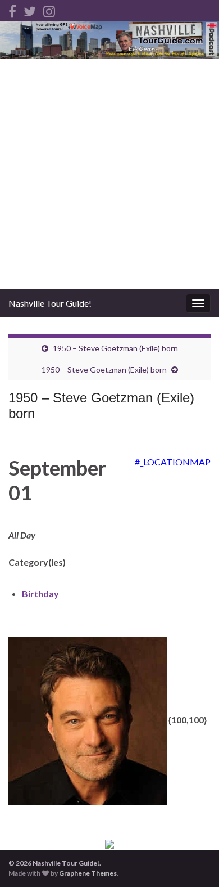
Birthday (40, 593)
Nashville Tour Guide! (50, 303)
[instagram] (49, 9)
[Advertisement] (109, 174)
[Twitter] (30, 9)
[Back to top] (194, 862)
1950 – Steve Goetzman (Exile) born (115, 348)
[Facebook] (12, 9)
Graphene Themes (88, 873)
